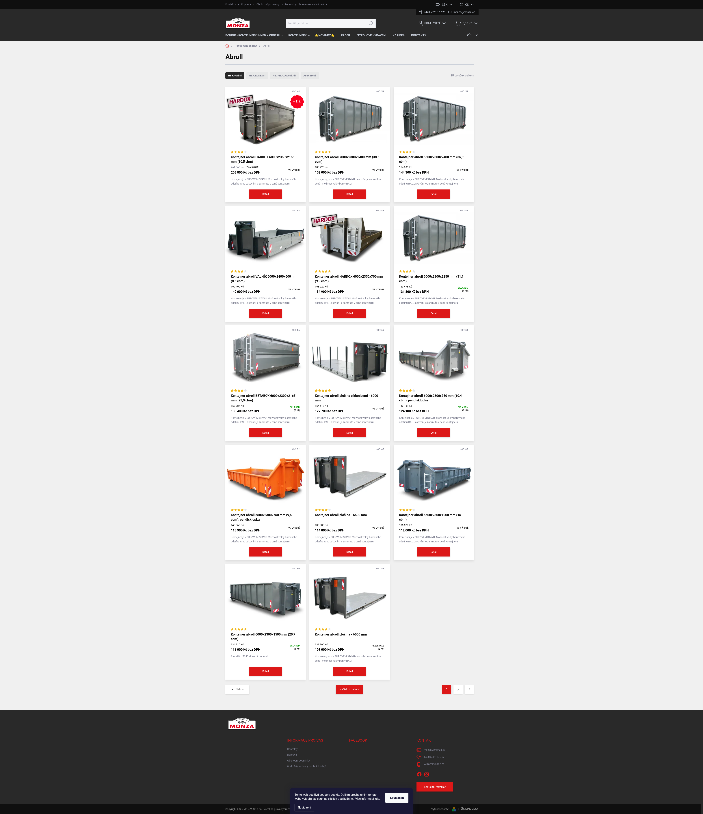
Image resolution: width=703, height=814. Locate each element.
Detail (265, 194)
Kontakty (230, 4)
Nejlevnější (257, 75)
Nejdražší (235, 75)
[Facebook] (419, 773)
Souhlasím (397, 798)
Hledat (371, 23)
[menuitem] (255, 35)
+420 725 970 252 (434, 764)
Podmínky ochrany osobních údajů (304, 4)
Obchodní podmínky (267, 4)
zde (377, 798)
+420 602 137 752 (434, 756)
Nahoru (240, 689)
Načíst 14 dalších (349, 689)
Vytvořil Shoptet (440, 809)
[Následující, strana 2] (458, 689)
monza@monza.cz (434, 749)
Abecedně (309, 75)
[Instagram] (426, 773)
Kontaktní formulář (435, 786)
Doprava (246, 4)
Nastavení (304, 807)
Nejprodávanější (284, 75)
